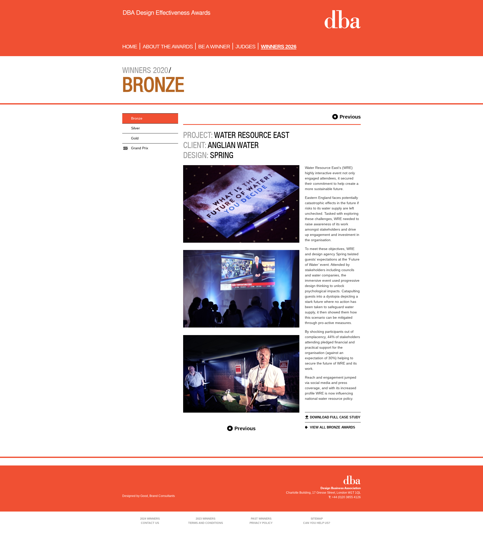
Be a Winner (214, 46)
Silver (135, 128)
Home (129, 46)
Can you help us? (316, 522)
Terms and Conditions (205, 522)
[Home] (166, 20)
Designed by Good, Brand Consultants (148, 496)
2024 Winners (150, 518)
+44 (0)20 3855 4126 (346, 497)
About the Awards (168, 46)
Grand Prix (139, 148)
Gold (135, 138)
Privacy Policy (261, 522)
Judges (245, 46)
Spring (221, 155)
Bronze (136, 118)
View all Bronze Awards (332, 427)
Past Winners (261, 518)
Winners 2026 (278, 46)
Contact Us (150, 522)
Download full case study (335, 417)
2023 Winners (205, 518)
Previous (350, 117)
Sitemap (317, 518)
